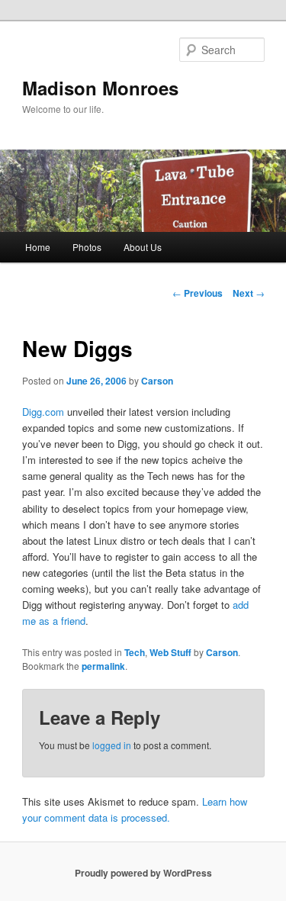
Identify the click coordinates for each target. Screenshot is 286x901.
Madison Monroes (100, 88)
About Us (143, 246)
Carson (157, 381)
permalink (103, 666)
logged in (111, 744)
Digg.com (43, 411)
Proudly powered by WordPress (143, 873)
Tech (134, 652)
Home (37, 246)
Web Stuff (170, 652)
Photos (86, 246)
